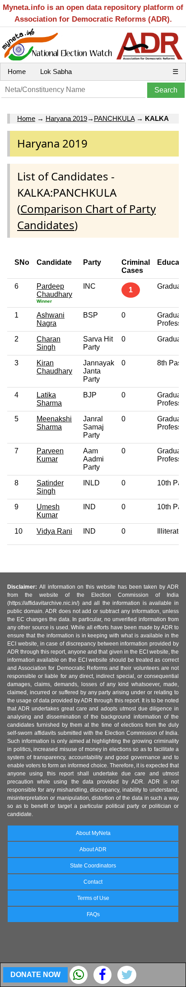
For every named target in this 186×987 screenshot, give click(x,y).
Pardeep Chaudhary (54, 290)
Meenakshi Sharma (54, 423)
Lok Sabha (56, 71)
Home (17, 71)
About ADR (93, 849)
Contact (93, 882)
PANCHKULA (114, 118)
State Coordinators (93, 865)
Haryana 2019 (66, 118)
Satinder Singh (50, 487)
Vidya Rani (54, 531)
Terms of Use (93, 898)
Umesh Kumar (48, 511)
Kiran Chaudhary (54, 367)
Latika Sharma (49, 399)
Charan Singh (48, 343)
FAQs (93, 914)
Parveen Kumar (50, 455)
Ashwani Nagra (51, 319)
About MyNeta (93, 833)
